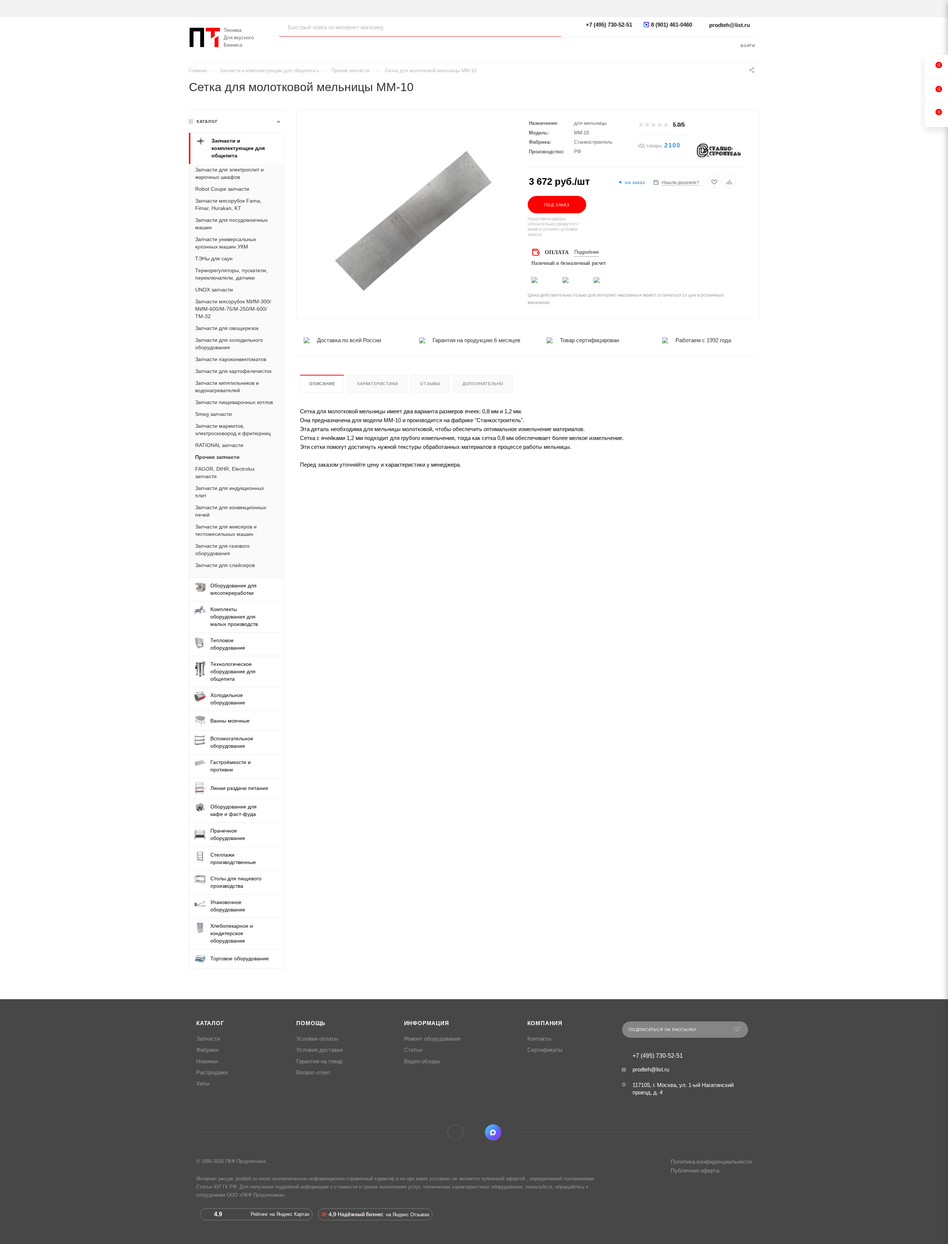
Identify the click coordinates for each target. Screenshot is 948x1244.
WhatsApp (474, 1132)
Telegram (455, 1132)
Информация (426, 1023)
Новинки (207, 1061)
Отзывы (430, 383)
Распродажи (212, 1072)
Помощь (311, 1023)
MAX (493, 1132)
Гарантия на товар (319, 1061)
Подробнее (586, 252)
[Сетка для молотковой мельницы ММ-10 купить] (412, 221)
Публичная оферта (695, 1170)
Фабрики (207, 1050)
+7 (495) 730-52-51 (609, 24)
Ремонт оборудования (432, 1039)
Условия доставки (319, 1050)
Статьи (413, 1050)
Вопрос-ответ (313, 1072)
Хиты (203, 1084)
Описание (322, 383)
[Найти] (548, 27)
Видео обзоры (422, 1061)
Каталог (210, 1023)
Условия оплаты (317, 1039)
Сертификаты (545, 1050)
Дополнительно (483, 383)
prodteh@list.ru (729, 25)
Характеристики (377, 383)
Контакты (539, 1039)
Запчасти (208, 1039)
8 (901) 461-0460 (671, 24)
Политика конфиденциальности (711, 1161)
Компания (545, 1023)
